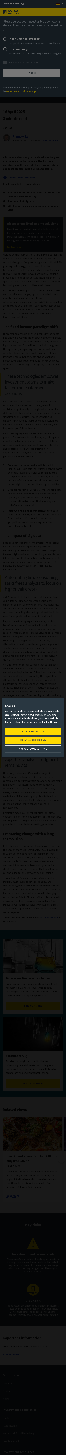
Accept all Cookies (33, 731)
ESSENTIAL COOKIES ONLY (33, 740)
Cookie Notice (50, 722)
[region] (33, 727)
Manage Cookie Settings (33, 748)
